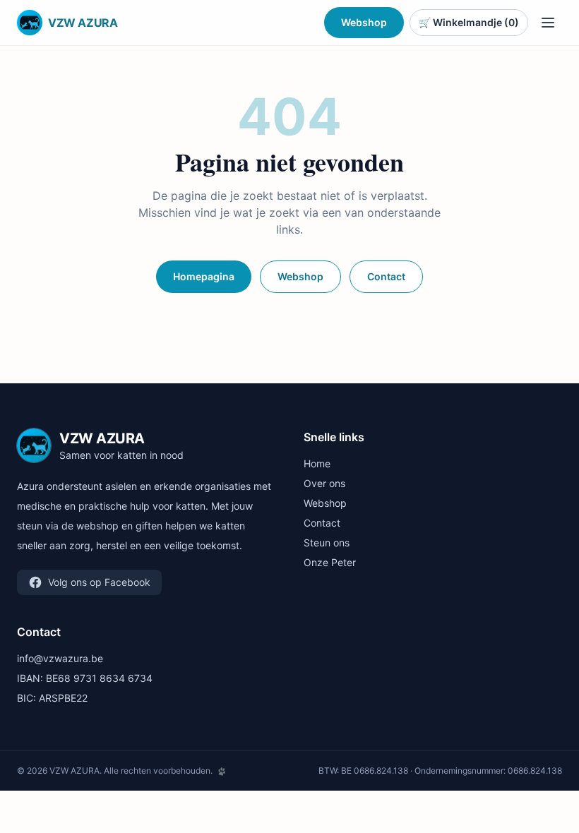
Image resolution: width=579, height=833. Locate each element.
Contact (386, 276)
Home (317, 463)
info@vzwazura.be (60, 658)
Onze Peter (330, 562)
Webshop (364, 22)
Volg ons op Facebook (99, 582)
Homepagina (203, 276)
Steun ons (327, 543)
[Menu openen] (548, 22)
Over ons (324, 483)
